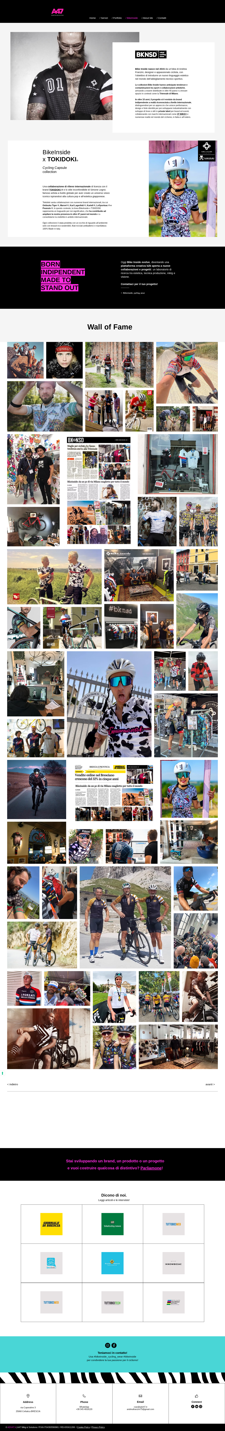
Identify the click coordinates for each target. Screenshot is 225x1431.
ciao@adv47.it (140, 1407)
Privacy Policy (98, 1427)
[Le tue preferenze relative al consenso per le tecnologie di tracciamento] (2, 1073)
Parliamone (151, 1168)
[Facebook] (114, 1345)
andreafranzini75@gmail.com (140, 1409)
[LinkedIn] (196, 1406)
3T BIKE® (182, 114)
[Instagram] (107, 1345)
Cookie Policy (83, 1427)
